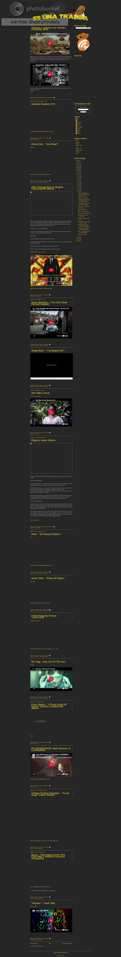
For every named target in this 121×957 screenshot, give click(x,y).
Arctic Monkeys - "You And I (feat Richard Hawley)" (49, 303)
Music (47, 378)
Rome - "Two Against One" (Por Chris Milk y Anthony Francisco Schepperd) (48, 857)
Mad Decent (44, 174)
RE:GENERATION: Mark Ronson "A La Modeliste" (50, 749)
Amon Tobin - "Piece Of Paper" (47, 578)
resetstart (78, 132)
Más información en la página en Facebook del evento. (41, 288)
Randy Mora (78, 123)
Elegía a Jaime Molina (43, 440)
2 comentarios (45, 742)
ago (78, 178)
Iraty (77, 120)
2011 (78, 237)
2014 (78, 166)
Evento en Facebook (34, 520)
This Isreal (32, 131)
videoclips (45, 345)
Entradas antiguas (34, 943)
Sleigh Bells (37, 378)
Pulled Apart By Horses (35, 620)
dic (78, 171)
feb (78, 189)
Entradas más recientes (67, 943)
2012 (78, 169)
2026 (78, 160)
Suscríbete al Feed (60, 955)
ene (78, 191)
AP (32, 735)
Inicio (50, 943)
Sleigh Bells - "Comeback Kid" (47, 350)
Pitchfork (77, 151)
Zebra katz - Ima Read (34, 174)
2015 (78, 164)
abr (78, 185)
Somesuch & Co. (50, 648)
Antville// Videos (79, 145)
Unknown (78, 125)
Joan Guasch (43, 603)
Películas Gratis (79, 150)
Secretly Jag (51, 840)
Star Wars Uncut (40, 393)
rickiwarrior (78, 133)
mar (79, 187)
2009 (78, 240)
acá (67, 88)
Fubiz (77, 147)
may (79, 184)
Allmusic (77, 143)
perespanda (78, 130)
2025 (78, 162)
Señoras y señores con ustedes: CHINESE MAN (48, 28)
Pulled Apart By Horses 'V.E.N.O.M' (37, 648)
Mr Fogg (32, 664)
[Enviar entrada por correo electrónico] (54, 97)
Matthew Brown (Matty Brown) (43, 131)
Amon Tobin (32, 581)
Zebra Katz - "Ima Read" (44, 144)
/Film (77, 140)
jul (78, 180)
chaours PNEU (33, 565)
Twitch (77, 153)
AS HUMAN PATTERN (43, 565)
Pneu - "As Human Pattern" (46, 534)
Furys (77, 118)
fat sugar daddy (79, 127)
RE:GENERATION (41, 779)
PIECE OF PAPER (34, 603)
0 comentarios (50, 97)
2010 (78, 239)
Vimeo (52, 131)
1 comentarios (45, 294)
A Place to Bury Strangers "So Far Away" (38, 840)
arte (35, 527)
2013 (78, 167)
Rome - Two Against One (35, 886)
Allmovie (77, 142)
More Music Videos (52, 378)
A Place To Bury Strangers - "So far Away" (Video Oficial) (50, 794)
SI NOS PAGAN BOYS (49, 476)
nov (78, 173)
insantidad (78, 128)
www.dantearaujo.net (64, 952)
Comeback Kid (42, 378)
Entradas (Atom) (39, 946)
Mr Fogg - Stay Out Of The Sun (48, 661)
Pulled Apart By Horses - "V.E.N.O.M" (44, 616)
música (41, 345)
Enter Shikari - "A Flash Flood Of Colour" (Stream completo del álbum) (49, 706)
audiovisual (37, 345)
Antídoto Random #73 (43, 104)
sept (79, 176)
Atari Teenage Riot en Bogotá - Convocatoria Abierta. (47, 188)
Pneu (31, 537)
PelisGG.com (78, 148)
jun (78, 182)
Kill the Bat (78, 122)
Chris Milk (45, 886)
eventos (38, 527)
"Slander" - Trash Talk (43, 903)
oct (78, 174)
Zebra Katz (32, 147)
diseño (41, 610)
